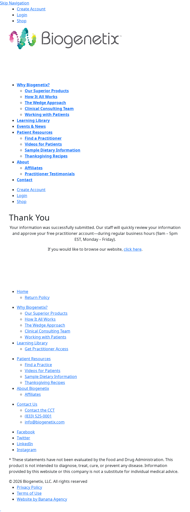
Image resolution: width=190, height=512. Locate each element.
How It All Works (40, 319)
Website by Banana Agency (42, 499)
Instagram (26, 449)
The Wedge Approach (45, 325)
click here (133, 249)
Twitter (23, 438)
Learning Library (32, 343)
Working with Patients (45, 337)
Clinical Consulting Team (47, 331)
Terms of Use (29, 493)
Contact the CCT (40, 410)
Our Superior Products (46, 313)
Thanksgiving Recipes (45, 382)
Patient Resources (34, 358)
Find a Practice (38, 364)
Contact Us (27, 404)
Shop (21, 20)
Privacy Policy (29, 487)
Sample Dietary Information (51, 376)
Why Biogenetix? (32, 307)
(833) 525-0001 (38, 416)
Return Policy (37, 297)
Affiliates (33, 394)
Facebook (26, 432)
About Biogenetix (33, 388)
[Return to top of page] (0, 509)
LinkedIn (25, 443)
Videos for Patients (42, 370)
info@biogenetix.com (45, 422)
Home (22, 291)
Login (22, 15)
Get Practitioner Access (46, 349)
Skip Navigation (14, 3)
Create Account (31, 9)
